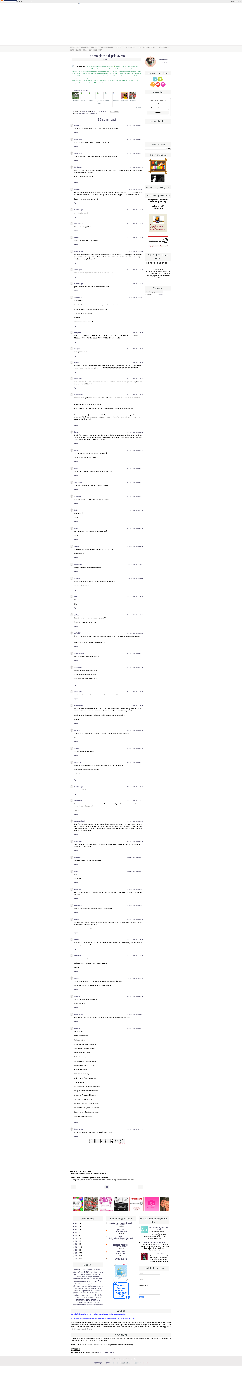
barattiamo (89, 1274)
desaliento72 (78, 224)
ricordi (77, 1297)
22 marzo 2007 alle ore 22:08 (135, 633)
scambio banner (95, 50)
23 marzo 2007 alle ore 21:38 (135, 919)
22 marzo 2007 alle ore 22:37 (135, 653)
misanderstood (79, 653)
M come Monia (120, 1253)
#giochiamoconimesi (82, 1269)
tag (87, 1304)
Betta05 (76, 432)
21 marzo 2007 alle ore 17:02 (135, 270)
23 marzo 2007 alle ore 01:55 (135, 706)
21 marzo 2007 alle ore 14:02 (135, 189)
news (96, 1290)
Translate (160, 294)
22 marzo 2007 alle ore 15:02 (135, 468)
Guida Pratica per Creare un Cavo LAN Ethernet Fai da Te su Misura (121, 1239)
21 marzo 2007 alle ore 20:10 (135, 333)
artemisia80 (78, 379)
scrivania (90, 1297)
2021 (77, 1235)
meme (76, 1291)
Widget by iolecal (138, 107)
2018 (77, 1244)
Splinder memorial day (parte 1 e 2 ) (155, 1242)
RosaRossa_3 (79, 565)
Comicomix (78, 298)
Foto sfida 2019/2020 (78, 50)
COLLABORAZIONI (107, 47)
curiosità (82, 1282)
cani (76, 113)
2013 (77, 1259)
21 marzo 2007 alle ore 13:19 (135, 153)
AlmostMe (77, 889)
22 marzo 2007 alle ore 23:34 (135, 667)
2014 (77, 1256)
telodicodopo (78, 139)
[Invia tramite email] (111, 112)
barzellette (95, 1274)
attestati (82, 1274)
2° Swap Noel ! (159, 1254)
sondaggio (87, 1302)
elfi (87, 1282)
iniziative (85, 47)
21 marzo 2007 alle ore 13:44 (135, 167)
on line (100, 1290)
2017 (77, 1247)
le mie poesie (86, 1288)
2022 (77, 1232)
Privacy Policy (163, 47)
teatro (95, 1305)
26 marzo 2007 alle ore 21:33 (135, 1028)
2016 (77, 1250)
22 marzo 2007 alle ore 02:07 (135, 395)
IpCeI (121, 1236)
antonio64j (77, 762)
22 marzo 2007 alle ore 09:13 (135, 432)
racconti (94, 1293)
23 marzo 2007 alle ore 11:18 (135, 787)
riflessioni (92, 113)
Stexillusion (78, 167)
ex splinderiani (130, 47)
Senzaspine (78, 270)
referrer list (88, 1295)
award (118, 47)
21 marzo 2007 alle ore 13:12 (135, 139)
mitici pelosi (83, 1290)
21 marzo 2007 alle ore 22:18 (135, 349)
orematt (76, 748)
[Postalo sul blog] (112, 112)
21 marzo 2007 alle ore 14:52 (135, 210)
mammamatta (78, 395)
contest (95, 1279)
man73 (76, 363)
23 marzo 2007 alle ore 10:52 (135, 762)
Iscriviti (158, 112)
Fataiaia (76, 919)
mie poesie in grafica (147, 47)
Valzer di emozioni (121, 1258)
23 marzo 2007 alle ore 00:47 (135, 692)
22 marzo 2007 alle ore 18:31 (135, 482)
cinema (96, 1277)
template (100, 1305)
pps (79, 1293)
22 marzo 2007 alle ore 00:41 (135, 379)
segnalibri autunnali (121, 1231)
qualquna (77, 349)
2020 (77, 1238)
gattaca (76, 546)
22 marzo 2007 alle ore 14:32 (135, 450)
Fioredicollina (78, 252)
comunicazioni (88, 1279)
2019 (77, 1241)
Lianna (76, 450)
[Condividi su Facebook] (116, 112)
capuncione (78, 153)
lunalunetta (77, 956)
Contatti (94, 47)
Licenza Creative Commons (106, 1352)
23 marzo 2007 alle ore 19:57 (135, 905)
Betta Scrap (121, 1252)
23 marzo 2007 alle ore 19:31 (135, 889)
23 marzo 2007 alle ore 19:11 (135, 857)
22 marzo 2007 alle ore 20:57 (135, 564)
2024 (77, 1226)
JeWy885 (77, 633)
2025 (77, 1223)
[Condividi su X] (114, 112)
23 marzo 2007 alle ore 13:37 (135, 801)
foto (79, 113)
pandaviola (120, 1230)
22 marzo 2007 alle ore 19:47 (135, 496)
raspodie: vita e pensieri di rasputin (120, 1223)
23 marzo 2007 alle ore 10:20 (135, 748)
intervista (84, 1286)
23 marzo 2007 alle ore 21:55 (135, 940)
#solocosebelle (96, 1269)
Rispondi (76, 132)
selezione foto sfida (86, 1299)
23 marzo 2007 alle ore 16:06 (135, 821)
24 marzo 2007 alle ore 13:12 (135, 978)
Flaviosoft (77, 125)
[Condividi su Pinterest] (118, 112)
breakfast (77, 578)
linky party (97, 1288)
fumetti (77, 1284)
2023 (77, 1229)
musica (90, 1291)
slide (98, 1300)
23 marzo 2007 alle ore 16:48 (135, 841)
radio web (100, 1293)
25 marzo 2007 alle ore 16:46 (135, 996)
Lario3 (76, 510)
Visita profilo (164, 62)
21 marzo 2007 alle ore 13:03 (135, 125)
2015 (77, 1253)
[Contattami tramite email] (163, 84)
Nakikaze (77, 189)
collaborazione (78, 1279)
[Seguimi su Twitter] (160, 79)
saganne (77, 996)
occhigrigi (77, 496)
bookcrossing (86, 1277)
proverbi (83, 1293)
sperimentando (95, 1302)
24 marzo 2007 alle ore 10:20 (135, 956)
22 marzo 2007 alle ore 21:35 (135, 578)
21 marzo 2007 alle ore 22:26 (135, 363)
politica (75, 1293)
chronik (76, 978)
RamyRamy (78, 857)
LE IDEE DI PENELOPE (120, 1245)
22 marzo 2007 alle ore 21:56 (135, 597)
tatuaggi (90, 1304)
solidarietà (79, 1302)
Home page (74, 47)
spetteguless (77, 1305)
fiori (96, 1282)
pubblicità (88, 1293)
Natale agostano (121, 1247)
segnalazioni (97, 1297)
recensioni (81, 1295)
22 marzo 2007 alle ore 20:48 (135, 528)
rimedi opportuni (121, 1225)
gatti (81, 1284)
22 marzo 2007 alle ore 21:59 (135, 615)
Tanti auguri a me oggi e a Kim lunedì (159, 1228)
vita (97, 113)
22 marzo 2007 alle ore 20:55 (135, 546)
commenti (102, 111)
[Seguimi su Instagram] (155, 79)
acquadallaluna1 (79, 821)
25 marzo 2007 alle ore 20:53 (135, 1014)
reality (76, 1295)
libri (92, 1288)
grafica (91, 1284)
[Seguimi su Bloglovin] (152, 84)
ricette (100, 1295)
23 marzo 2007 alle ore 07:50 (135, 730)
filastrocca (92, 1282)
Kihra (76, 468)
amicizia (94, 1272)
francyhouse (78, 333)
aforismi (81, 1272)
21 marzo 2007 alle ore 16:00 (135, 224)
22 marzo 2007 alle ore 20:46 (135, 510)
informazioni (77, 1286)
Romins (76, 238)
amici (87, 1271)
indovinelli (97, 1284)
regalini (94, 1295)
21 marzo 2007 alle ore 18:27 (135, 297)
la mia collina (85, 113)
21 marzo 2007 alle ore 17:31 (135, 284)
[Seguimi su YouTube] (157, 84)
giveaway (86, 1284)
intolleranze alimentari (94, 1286)
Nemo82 (77, 730)
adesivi (75, 1272)
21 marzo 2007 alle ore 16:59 (135, 251)
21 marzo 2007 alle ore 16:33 (135, 238)
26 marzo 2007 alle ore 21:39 (135, 1129)
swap (83, 1304)
